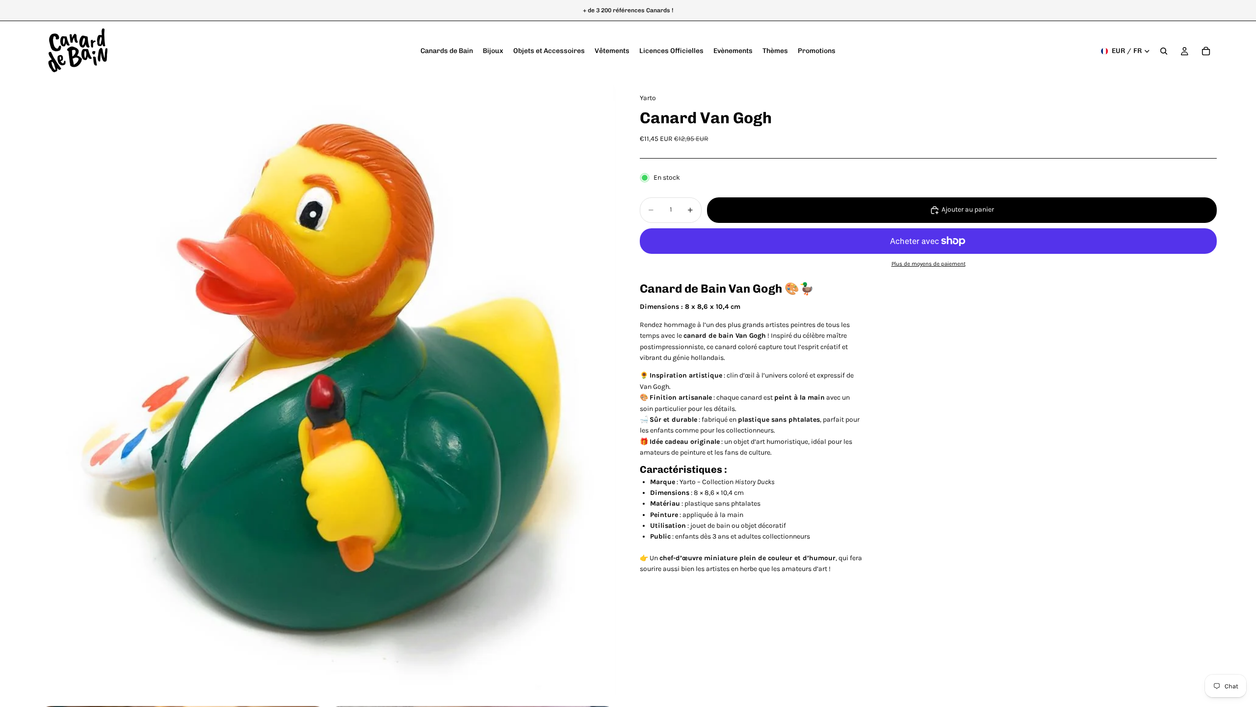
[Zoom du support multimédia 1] (327, 392)
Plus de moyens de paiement (928, 263)
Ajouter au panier (968, 209)
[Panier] (1206, 51)
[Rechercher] (1164, 51)
